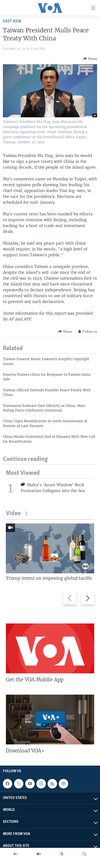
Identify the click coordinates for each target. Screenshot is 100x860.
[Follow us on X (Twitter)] (18, 783)
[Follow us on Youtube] (29, 783)
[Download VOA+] (50, 719)
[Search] (84, 854)
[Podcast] (63, 783)
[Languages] (61, 854)
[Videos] (38, 854)
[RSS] (52, 783)
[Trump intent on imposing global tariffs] (50, 548)
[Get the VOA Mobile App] (50, 648)
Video (13, 513)
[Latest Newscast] (15, 854)
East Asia (12, 21)
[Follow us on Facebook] (7, 783)
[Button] (90, 59)
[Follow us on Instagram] (41, 783)
